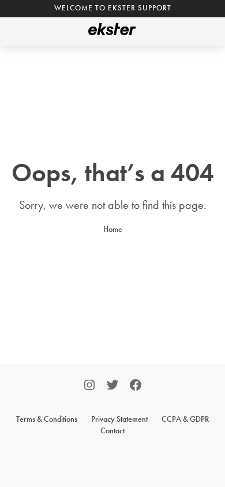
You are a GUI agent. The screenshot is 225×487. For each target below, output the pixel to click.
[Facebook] (135, 386)
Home (112, 229)
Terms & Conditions (46, 419)
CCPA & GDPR (185, 419)
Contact (112, 430)
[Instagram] (89, 386)
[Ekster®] (112, 31)
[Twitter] (112, 386)
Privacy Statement (119, 419)
